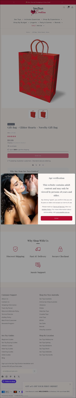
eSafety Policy (46, 209)
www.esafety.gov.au (63, 212)
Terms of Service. (59, 207)
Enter (57, 218)
